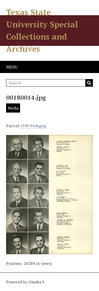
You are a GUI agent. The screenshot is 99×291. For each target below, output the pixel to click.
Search (89, 83)
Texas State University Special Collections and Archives (42, 30)
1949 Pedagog (33, 126)
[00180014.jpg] (49, 251)
